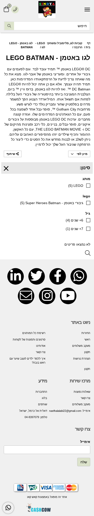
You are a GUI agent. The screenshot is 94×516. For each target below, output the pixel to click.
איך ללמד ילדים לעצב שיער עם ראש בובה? (27, 360)
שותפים (42, 404)
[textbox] (68, 401)
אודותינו (40, 345)
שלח (83, 462)
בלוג (44, 397)
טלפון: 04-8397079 (36, 417)
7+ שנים (74, 229)
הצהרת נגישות (81, 358)
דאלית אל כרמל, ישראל (33, 410)
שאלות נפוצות (82, 391)
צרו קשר (40, 352)
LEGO (75, 186)
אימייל (85, 442)
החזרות (85, 332)
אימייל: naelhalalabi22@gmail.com (69, 410)
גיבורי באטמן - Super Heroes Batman (51, 203)
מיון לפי (81, 154)
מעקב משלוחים (81, 345)
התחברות (41, 391)
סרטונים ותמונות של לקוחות (29, 339)
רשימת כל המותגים (33, 332)
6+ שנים (74, 220)
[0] (6, 9)
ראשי (87, 339)
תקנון (87, 352)
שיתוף (11, 154)
